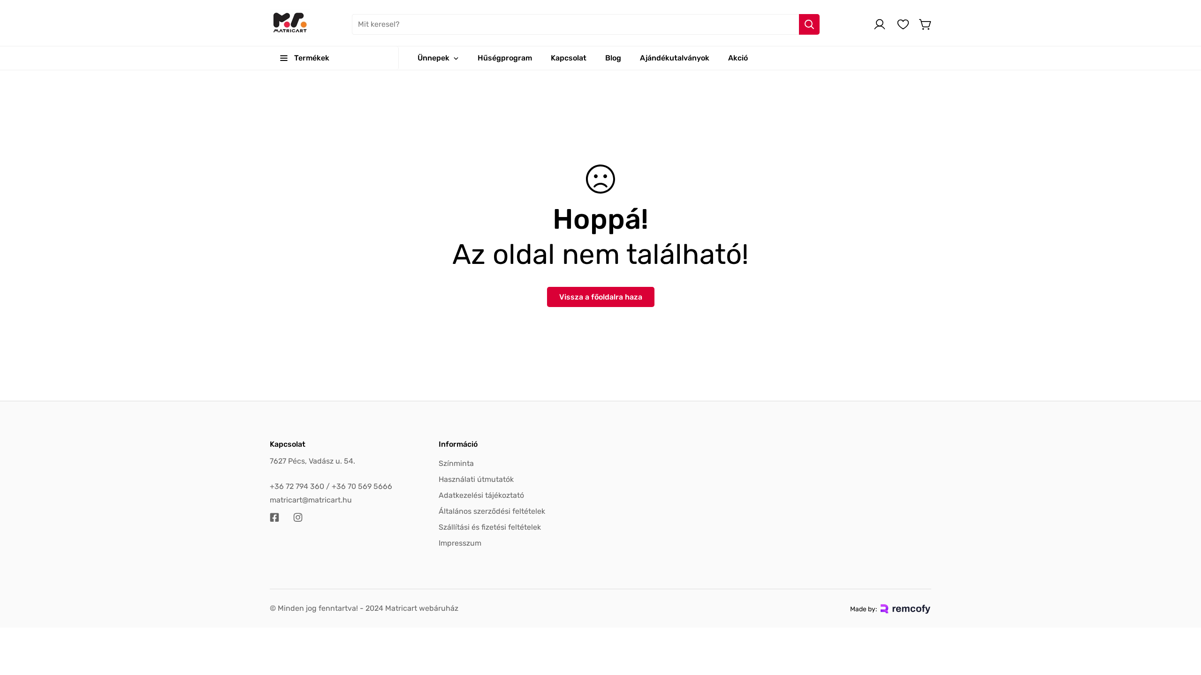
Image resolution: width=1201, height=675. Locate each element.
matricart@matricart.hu (311, 499)
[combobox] (586, 24)
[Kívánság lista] (903, 24)
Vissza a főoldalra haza (600, 296)
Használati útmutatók (476, 479)
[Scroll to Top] (1182, 624)
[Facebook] (274, 517)
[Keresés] (809, 24)
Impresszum (460, 543)
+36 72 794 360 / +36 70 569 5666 (331, 486)
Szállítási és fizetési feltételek (490, 527)
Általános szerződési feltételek (492, 511)
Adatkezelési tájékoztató (481, 495)
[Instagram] (298, 517)
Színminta (456, 463)
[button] (925, 24)
